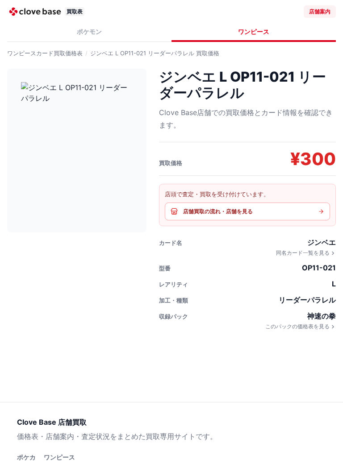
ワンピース (253, 31)
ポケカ (26, 457)
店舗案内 (319, 11)
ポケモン (89, 31)
